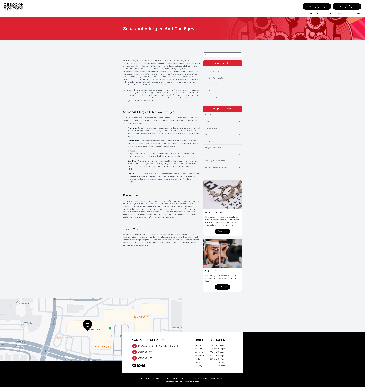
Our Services (214, 84)
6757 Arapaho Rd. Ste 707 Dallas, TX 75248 (158, 346)
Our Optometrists (216, 78)
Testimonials (213, 91)
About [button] (319, 13)
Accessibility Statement (192, 379)
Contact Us (357, 13)
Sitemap (220, 379)
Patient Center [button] (342, 13)
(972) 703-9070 (145, 352)
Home (311, 13)
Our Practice (214, 71)
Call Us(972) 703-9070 (318, 6)
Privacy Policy (209, 379)
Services (330, 13)
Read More (222, 231)
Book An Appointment (348, 6)
